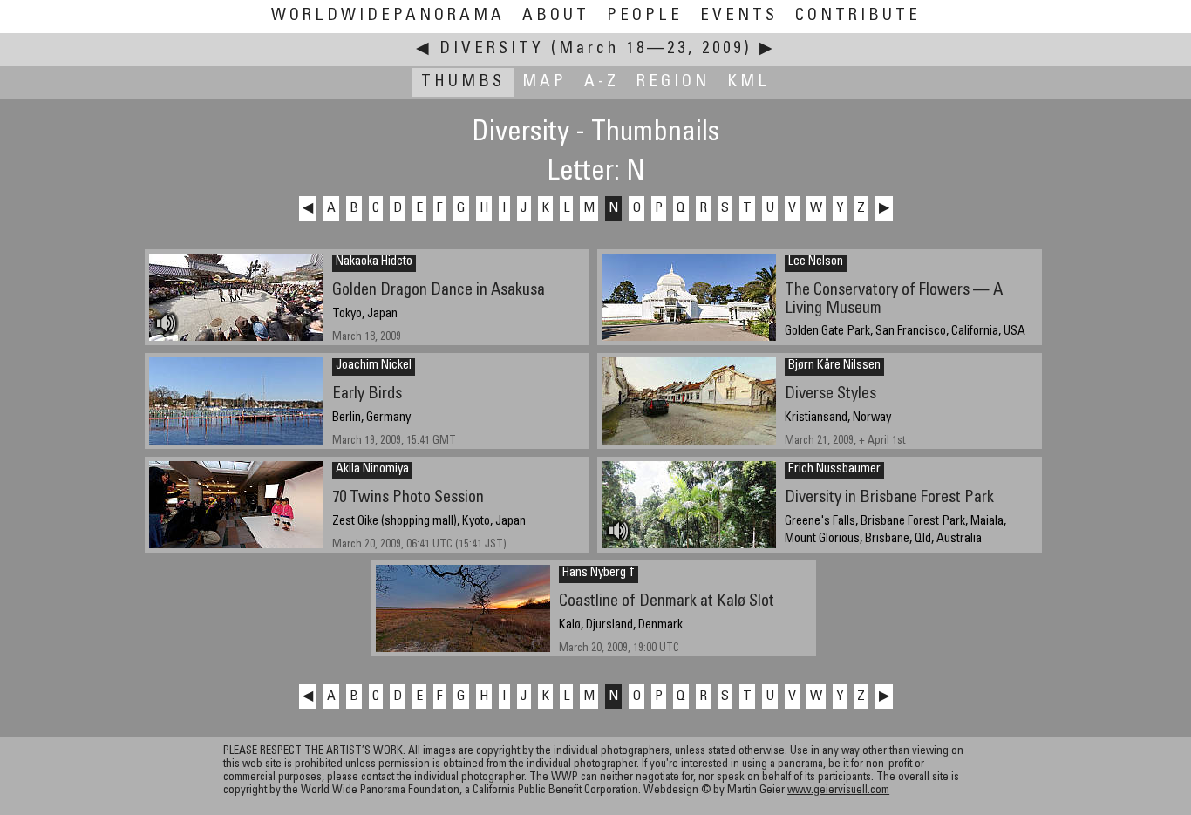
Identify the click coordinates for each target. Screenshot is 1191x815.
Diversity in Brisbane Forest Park (889, 498)
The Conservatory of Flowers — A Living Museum (894, 299)
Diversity (491, 49)
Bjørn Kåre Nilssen (834, 366)
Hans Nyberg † (598, 573)
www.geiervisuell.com (838, 791)
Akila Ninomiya (372, 470)
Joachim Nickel (374, 366)
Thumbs (463, 82)
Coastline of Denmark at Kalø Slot (666, 602)
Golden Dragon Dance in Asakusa (438, 290)
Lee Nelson (815, 262)
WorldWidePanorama (388, 16)
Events (739, 16)
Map (544, 82)
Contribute (858, 16)
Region (673, 82)
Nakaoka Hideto (374, 262)
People (645, 16)
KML (748, 82)
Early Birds (367, 394)
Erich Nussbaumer (834, 470)
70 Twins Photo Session (408, 498)
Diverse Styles (830, 394)
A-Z (601, 82)
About (555, 16)
